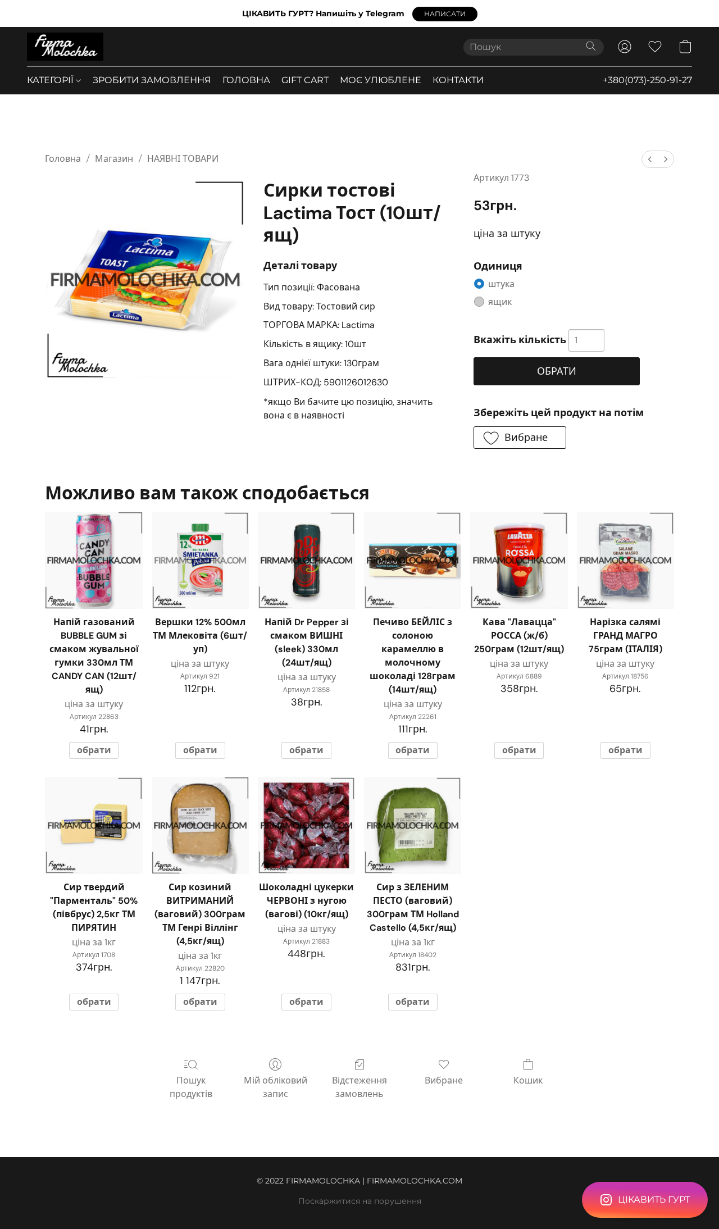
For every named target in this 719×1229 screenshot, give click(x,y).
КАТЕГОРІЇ (51, 80)
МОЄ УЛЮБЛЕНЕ (380, 80)
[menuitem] (650, 159)
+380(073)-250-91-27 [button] (647, 80)
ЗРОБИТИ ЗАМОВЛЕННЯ (152, 80)
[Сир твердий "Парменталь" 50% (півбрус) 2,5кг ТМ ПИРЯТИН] (93, 825)
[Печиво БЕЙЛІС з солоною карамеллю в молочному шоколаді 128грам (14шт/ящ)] (412, 560)
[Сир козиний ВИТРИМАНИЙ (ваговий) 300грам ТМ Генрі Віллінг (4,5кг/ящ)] (200, 825)
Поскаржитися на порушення (359, 1201)
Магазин (114, 159)
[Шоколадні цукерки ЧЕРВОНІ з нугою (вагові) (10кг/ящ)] (306, 825)
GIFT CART (305, 80)
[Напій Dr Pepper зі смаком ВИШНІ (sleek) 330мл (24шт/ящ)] (306, 560)
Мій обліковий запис (275, 1087)
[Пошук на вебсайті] (591, 46)
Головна (63, 159)
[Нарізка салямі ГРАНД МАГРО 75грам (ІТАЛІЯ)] (625, 560)
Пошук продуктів (191, 1087)
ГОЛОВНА (246, 80)
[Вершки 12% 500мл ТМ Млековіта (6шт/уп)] (200, 560)
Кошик (528, 1080)
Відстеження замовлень (359, 1087)
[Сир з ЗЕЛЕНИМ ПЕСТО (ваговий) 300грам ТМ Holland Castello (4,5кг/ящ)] (412, 825)
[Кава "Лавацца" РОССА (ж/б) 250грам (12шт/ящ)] (518, 560)
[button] (444, 14)
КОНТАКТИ (458, 80)
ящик (500, 302)
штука (501, 284)
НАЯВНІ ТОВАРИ (183, 159)
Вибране (444, 1080)
